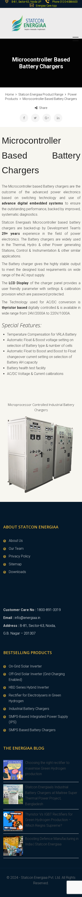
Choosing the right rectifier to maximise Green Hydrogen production (47, 768)
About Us (16, 541)
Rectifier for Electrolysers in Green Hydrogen (35, 698)
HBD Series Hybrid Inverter (29, 687)
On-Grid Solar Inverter (25, 666)
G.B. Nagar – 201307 (19, 633)
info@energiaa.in (27, 618)
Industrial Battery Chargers (29, 709)
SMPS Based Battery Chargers (32, 730)
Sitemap (15, 564)
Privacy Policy (19, 556)
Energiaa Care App (46, 5)
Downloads (17, 572)
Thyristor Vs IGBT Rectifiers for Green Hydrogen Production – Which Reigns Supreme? (49, 820)
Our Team (16, 548)
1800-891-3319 (49, 610)
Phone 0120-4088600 (64, 1)
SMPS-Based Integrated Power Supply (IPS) (38, 719)
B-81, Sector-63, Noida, (38, 626)
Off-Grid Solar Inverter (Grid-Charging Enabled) (37, 677)
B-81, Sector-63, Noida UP (26, 1)
